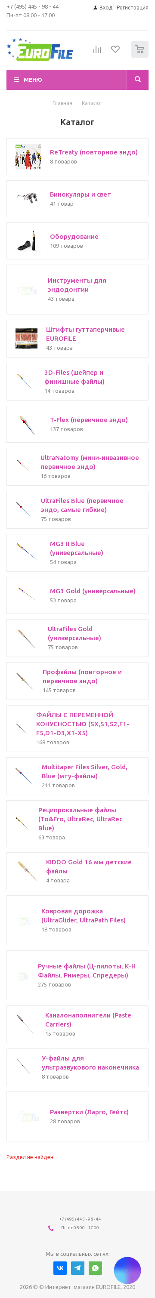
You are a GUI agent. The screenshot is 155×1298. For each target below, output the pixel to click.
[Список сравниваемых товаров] (97, 53)
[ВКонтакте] (60, 1268)
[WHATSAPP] (95, 1268)
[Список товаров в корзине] (141, 55)
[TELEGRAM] (77, 1268)
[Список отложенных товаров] (116, 52)
